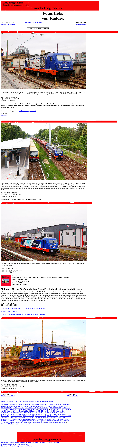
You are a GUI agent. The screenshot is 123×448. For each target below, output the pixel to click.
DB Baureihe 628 (7, 417)
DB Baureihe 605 (40, 416)
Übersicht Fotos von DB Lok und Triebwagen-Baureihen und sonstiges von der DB (27, 401)
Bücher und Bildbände (39, 443)
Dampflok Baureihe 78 (39, 404)
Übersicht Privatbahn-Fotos (33, 22)
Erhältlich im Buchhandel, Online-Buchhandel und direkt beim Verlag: (23, 308)
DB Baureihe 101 (14, 406)
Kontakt (49, 443)
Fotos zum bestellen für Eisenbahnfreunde (14, 444)
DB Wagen (4, 406)
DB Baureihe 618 (65, 416)
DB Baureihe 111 (50, 406)
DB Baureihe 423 (22, 414)
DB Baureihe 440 (59, 414)
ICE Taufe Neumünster (37, 422)
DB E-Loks (66, 404)
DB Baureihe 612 (52, 416)
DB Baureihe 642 (19, 417)
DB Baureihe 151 (55, 409)
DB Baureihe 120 (18, 408)
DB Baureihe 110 (38, 406)
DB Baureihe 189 (46, 411)
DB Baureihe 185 (34, 411)
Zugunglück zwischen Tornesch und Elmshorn (54, 421)
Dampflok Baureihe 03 (8, 404)
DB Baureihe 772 (16, 419)
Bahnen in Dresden (63, 419)
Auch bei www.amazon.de (9, 311)
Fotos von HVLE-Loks (8, 24)
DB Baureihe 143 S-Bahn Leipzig (26, 409)
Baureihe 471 (5, 416)
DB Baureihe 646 (31, 417)
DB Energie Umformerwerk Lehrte (27, 421)
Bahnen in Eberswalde (8, 421)
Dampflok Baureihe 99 (54, 404)
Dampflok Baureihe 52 (23, 404)
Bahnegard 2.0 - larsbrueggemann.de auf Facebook (17, 446)
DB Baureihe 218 (16, 412)
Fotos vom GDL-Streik (8, 424)
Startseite (27, 424)
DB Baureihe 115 (6, 408)
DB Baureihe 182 (22, 411)
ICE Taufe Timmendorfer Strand (56, 422)
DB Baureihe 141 (42, 408)
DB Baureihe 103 (81, 24)
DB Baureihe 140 (30, 408)
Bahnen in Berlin (50, 419)
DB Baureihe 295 (52, 412)
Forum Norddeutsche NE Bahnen (20, 443)
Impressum (4, 443)
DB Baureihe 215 (58, 411)
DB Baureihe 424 (34, 414)
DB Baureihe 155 (9, 411)
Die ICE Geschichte (29, 419)
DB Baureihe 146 (43, 409)
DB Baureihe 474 (16, 416)
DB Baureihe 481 (28, 416)
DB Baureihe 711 (56, 417)
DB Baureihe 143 (55, 408)
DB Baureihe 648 (43, 417)
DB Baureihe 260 (40, 412)
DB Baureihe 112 (63, 406)
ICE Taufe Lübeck (6, 422)
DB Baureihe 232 (28, 412)
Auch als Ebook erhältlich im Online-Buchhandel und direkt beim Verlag (23, 315)
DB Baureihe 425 (46, 414)
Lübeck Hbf (20, 424)
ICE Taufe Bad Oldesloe (21, 422)
